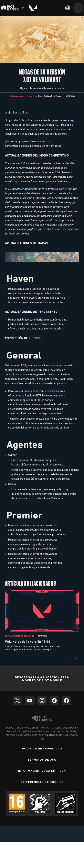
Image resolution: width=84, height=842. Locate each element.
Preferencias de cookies (42, 782)
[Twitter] (17, 700)
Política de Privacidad (42, 748)
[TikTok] (54, 700)
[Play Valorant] (33, 8)
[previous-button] (67, 658)
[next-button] (76, 658)
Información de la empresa (42, 770)
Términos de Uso (42, 759)
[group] (42, 620)
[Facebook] (66, 700)
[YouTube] (29, 700)
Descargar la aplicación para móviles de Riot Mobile (42, 679)
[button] (20, 96)
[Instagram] (42, 700)
